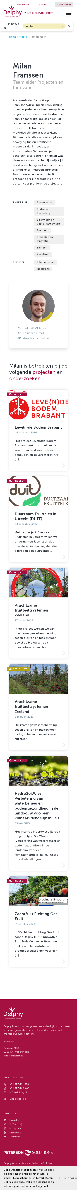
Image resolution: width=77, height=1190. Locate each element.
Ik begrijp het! (68, 1178)
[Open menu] (69, 13)
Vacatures (23, 4)
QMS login (64, 4)
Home (12, 36)
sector (30, 26)
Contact (42, 4)
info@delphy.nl (18, 1092)
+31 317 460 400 (19, 1088)
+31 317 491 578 (19, 1084)
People (23, 36)
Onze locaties (17, 1098)
